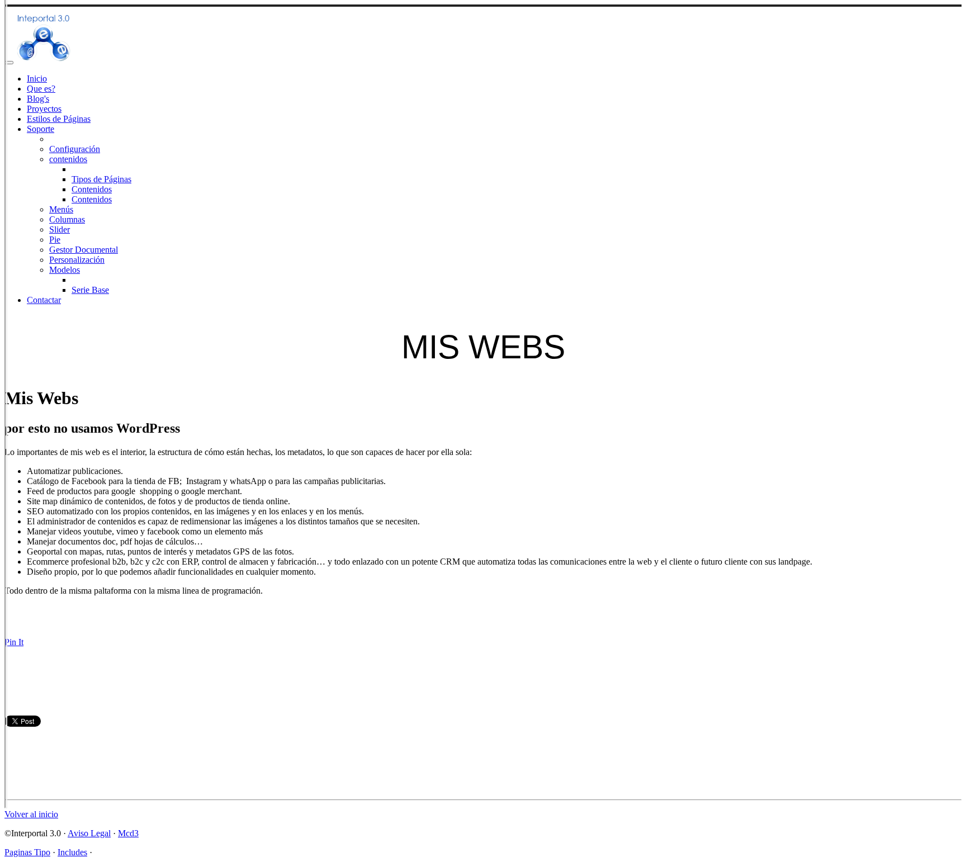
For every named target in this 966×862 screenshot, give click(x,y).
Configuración (74, 149)
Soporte (40, 129)
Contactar (44, 300)
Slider (59, 229)
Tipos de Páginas (101, 179)
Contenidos (92, 189)
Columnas (67, 219)
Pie (54, 239)
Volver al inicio (31, 814)
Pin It (13, 642)
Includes (72, 852)
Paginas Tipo (27, 852)
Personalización (77, 259)
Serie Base (90, 290)
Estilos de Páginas (59, 119)
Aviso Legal (89, 833)
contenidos (68, 159)
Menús (61, 209)
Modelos (64, 269)
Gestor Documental (83, 249)
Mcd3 (128, 833)
